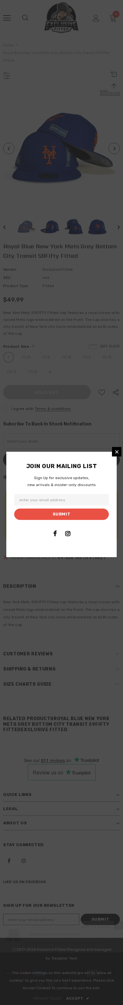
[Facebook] (55, 533)
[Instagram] (68, 533)
